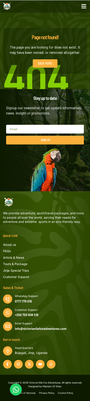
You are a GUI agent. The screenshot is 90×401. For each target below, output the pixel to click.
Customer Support (26, 309)
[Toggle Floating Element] (16, 389)
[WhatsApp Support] (7, 299)
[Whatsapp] (51, 364)
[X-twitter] (29, 364)
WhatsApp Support (26, 296)
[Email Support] (7, 326)
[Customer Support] (7, 312)
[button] (84, 6)
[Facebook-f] (7, 364)
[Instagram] (18, 364)
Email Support (23, 323)
